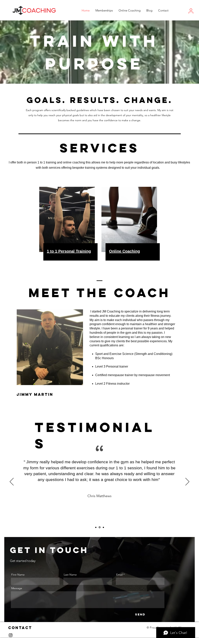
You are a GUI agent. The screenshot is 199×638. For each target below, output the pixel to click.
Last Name (70, 574)
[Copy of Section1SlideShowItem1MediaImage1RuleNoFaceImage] (99, 527)
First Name (18, 574)
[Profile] (191, 11)
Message (16, 588)
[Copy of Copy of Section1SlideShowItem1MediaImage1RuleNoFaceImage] (103, 527)
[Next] (187, 482)
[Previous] (12, 482)
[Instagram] (10, 635)
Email (119, 574)
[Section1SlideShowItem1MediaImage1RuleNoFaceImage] (95, 527)
